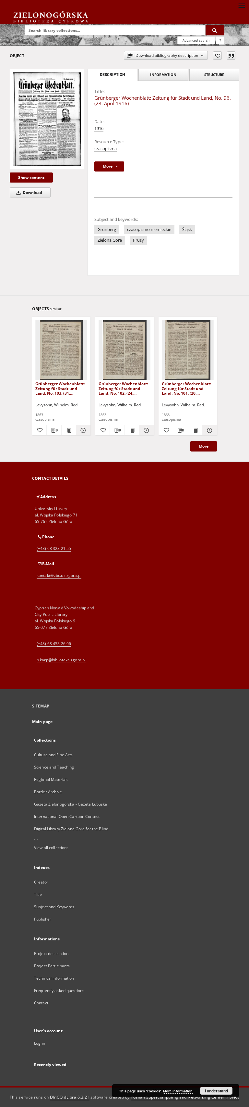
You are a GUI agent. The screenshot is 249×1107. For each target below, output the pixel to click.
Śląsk (187, 229)
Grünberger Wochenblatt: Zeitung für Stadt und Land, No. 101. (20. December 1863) (186, 388)
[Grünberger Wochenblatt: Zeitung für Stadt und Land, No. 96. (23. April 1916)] (47, 119)
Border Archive (48, 792)
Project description (51, 953)
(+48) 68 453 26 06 (54, 643)
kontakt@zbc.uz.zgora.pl (59, 575)
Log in (39, 1043)
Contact (41, 1003)
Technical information (54, 978)
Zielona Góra (110, 240)
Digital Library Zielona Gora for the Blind (71, 829)
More (203, 446)
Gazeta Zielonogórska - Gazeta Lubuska (70, 804)
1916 (98, 128)
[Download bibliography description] (54, 430)
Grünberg (107, 229)
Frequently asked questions (59, 990)
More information (178, 1090)
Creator (41, 882)
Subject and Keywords (54, 907)
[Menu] (241, 5)
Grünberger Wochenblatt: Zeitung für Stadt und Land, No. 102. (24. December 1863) (123, 388)
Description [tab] (112, 74)
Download (32, 192)
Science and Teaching (54, 767)
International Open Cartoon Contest (67, 816)
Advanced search (196, 40)
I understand (216, 1091)
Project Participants (52, 966)
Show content (31, 177)
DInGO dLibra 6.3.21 (69, 1097)
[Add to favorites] (217, 55)
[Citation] (231, 55)
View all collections (51, 847)
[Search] (215, 30)
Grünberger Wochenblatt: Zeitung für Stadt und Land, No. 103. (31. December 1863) (60, 388)
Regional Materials (51, 779)
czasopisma (105, 148)
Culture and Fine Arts (53, 754)
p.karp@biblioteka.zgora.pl (61, 660)
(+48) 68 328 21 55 (54, 548)
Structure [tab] (214, 74)
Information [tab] (163, 74)
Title (38, 894)
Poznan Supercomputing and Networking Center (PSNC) (185, 1097)
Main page (42, 721)
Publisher (42, 919)
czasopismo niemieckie (149, 229)
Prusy (138, 240)
